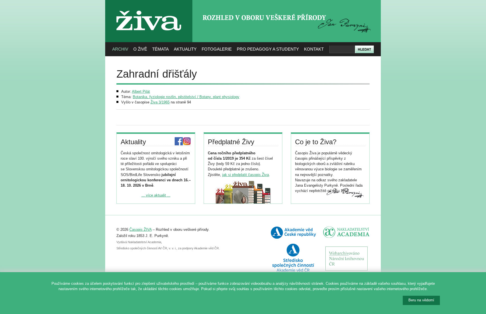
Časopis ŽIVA (140, 229)
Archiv (120, 49)
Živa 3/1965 (160, 102)
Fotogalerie (217, 49)
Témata (160, 49)
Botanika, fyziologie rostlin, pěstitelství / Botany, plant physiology (186, 97)
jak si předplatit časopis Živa (245, 175)
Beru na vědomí (421, 300)
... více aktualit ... (155, 195)
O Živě (140, 49)
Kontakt (314, 49)
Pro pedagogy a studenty (268, 49)
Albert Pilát (141, 91)
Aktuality (185, 49)
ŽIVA (149, 9)
